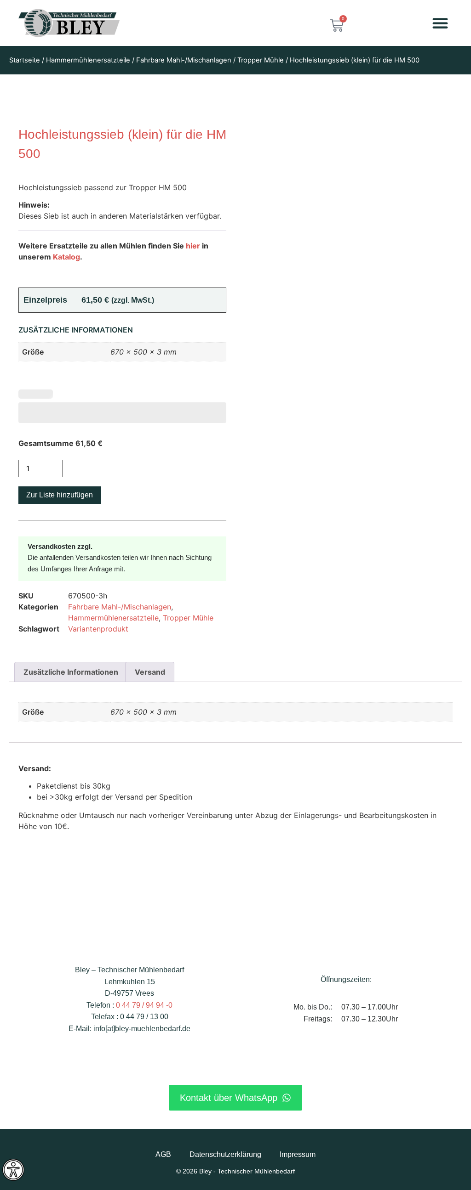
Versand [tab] (150, 672)
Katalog (66, 256)
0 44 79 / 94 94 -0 (144, 1005)
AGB (163, 1154)
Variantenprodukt (98, 628)
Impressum (298, 1154)
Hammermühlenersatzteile (88, 60)
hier (193, 245)
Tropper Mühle (260, 60)
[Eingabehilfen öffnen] (13, 1170)
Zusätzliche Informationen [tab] (70, 672)
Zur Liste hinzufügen (59, 495)
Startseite (24, 60)
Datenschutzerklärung (225, 1154)
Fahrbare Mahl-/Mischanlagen (183, 60)
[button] (440, 23)
